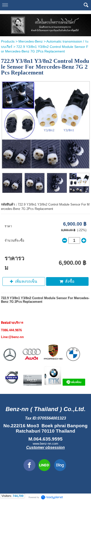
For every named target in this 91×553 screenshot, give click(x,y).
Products (8, 41)
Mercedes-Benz (30, 41)
